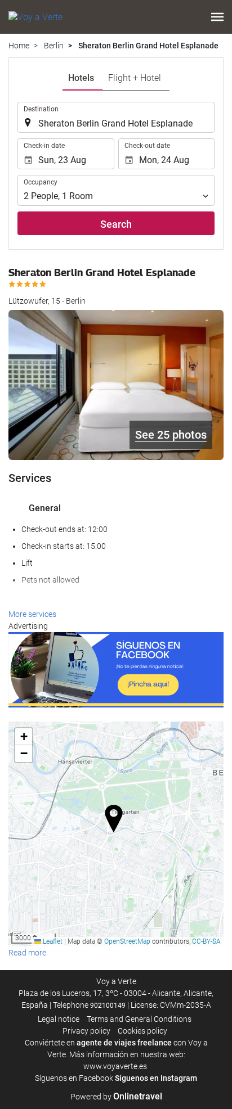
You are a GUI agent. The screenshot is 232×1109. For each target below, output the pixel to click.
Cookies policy (142, 1030)
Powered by (116, 1096)
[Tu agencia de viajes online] (35, 17)
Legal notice (58, 1019)
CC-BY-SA (206, 941)
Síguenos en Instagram (156, 1078)
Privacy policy (86, 1030)
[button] (217, 17)
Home (18, 45)
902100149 (108, 1005)
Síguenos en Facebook (74, 1078)
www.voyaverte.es (115, 1066)
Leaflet (52, 941)
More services (32, 614)
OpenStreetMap (127, 941)
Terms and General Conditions (139, 1019)
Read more (27, 952)
